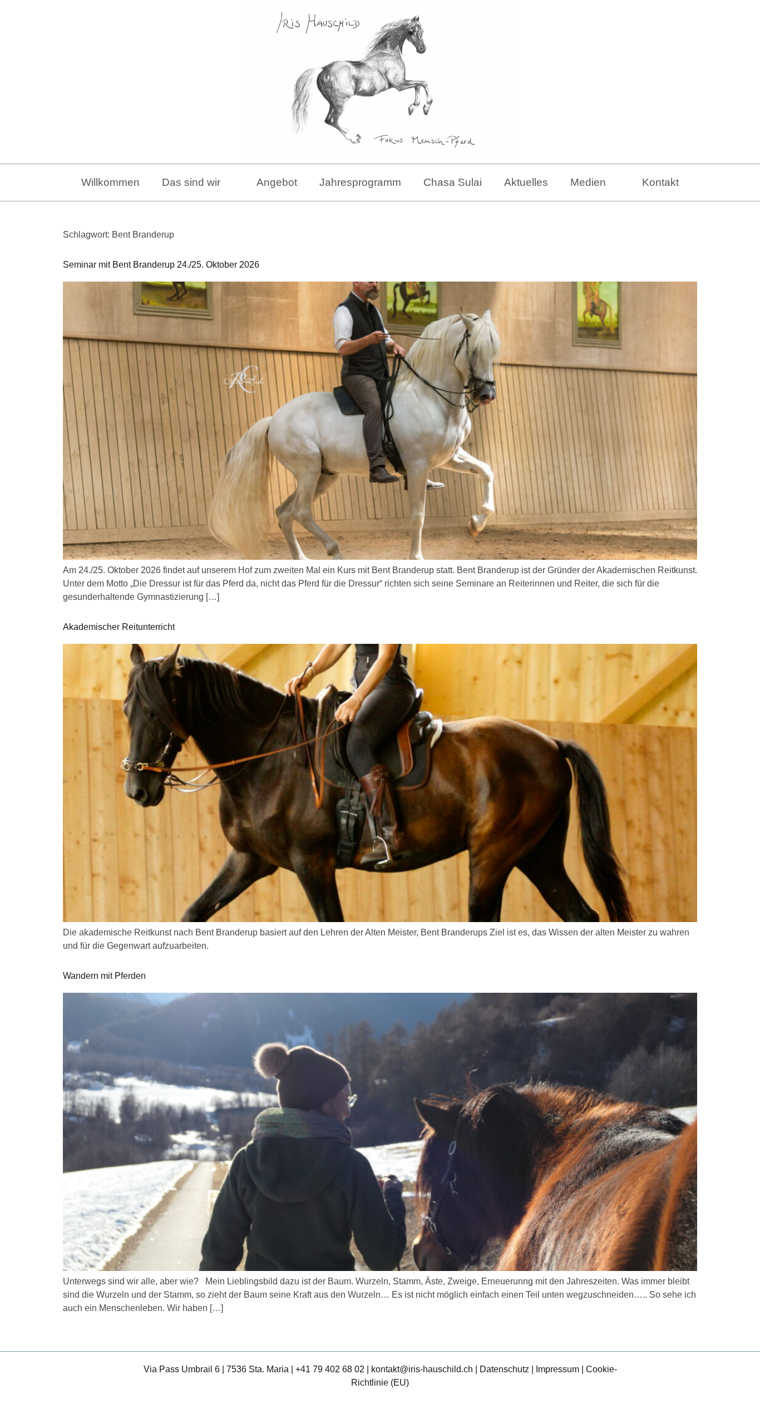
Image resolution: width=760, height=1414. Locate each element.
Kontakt (660, 182)
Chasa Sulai (452, 182)
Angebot (276, 182)
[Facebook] (367, 1400)
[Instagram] (393, 1400)
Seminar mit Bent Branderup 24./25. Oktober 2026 (161, 264)
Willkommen (110, 182)
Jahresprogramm (360, 182)
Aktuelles (526, 182)
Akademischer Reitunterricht (119, 627)
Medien (588, 182)
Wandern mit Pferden (104, 976)
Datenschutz (504, 1369)
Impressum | (561, 1369)
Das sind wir (191, 182)
